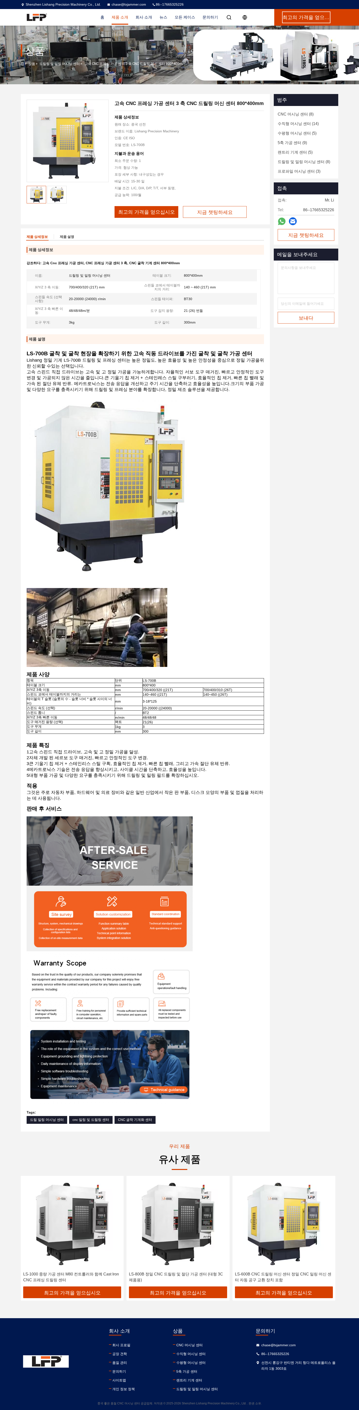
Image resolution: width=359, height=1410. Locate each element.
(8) (296, 114)
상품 (31, 64)
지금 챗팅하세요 (306, 235)
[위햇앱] (282, 221)
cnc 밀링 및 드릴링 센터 (91, 1120)
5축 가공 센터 (186, 1371)
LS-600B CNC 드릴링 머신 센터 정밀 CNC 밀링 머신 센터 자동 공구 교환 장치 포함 (283, 1277)
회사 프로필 (121, 1345)
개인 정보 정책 (123, 1389)
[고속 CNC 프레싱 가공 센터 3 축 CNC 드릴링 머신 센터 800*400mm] (68, 141)
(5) (297, 133)
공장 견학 (119, 1354)
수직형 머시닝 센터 (191, 1354)
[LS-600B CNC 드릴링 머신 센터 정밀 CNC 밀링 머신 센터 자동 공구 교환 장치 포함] (284, 1223)
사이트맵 (119, 1380)
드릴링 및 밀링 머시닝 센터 (59, 64)
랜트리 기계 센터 (189, 1380)
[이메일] (293, 221)
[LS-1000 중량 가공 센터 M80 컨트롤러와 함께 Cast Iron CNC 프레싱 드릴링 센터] (72, 1223)
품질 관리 (119, 1363)
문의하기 (210, 17)
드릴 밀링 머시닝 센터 (47, 1120)
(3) (299, 171)
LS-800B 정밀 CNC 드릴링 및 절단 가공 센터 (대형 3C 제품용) (176, 1277)
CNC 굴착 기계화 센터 (135, 1120)
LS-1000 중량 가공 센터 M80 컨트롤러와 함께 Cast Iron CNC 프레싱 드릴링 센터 (71, 1277)
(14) (298, 124)
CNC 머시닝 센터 (189, 1345)
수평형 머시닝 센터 (191, 1363)
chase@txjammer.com (129, 4)
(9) (292, 143)
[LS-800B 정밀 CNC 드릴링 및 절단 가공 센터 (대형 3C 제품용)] (178, 1223)
